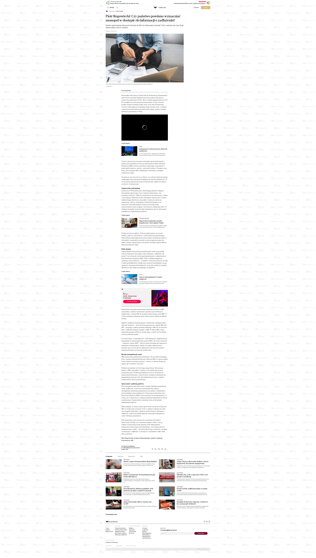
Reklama (131, 528)
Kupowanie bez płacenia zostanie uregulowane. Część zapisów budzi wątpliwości (151, 222)
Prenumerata (132, 531)
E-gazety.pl (145, 529)
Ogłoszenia (132, 529)
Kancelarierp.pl (146, 534)
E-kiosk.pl (144, 528)
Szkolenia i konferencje (112, 542)
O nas (107, 528)
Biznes (140, 274)
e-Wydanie (196, 7)
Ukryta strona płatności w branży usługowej (150, 278)
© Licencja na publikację (128, 446)
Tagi (141, 456)
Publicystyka (162, 7)
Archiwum (131, 533)
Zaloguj (206, 7)
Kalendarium (119, 545)
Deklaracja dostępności (121, 534)
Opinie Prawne (119, 11)
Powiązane (109, 456)
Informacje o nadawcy (120, 533)
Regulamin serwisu (120, 531)
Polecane (120, 456)
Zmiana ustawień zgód (121, 529)
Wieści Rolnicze (146, 536)
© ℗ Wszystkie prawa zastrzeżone (130, 447)
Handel (140, 146)
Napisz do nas (109, 531)
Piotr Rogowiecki (126, 90)
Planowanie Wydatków (144, 218)
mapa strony (109, 545)
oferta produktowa (131, 545)
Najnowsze (131, 456)
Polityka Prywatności (120, 528)
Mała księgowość (146, 533)
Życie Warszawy (146, 538)
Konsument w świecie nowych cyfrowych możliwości (153, 150)
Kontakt (108, 529)
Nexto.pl (144, 531)
